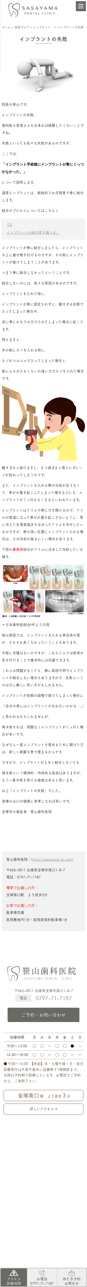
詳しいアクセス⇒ (44, 1109)
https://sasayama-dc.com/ (52, 859)
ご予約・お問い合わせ (43, 1015)
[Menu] (81, 6)
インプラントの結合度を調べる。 (33, 232)
